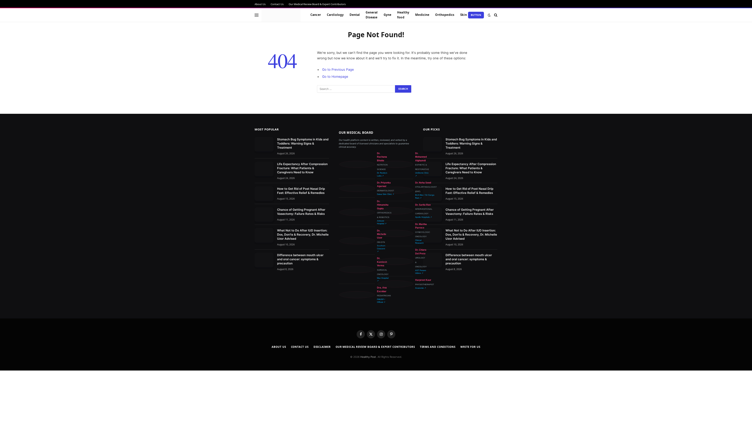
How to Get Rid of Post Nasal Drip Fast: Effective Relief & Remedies (301, 191)
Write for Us (470, 347)
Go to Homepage (335, 77)
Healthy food (403, 14)
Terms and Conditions (438, 347)
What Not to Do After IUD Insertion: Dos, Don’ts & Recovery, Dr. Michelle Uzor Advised (303, 234)
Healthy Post (368, 356)
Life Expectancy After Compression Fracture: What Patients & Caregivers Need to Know (302, 168)
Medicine (422, 15)
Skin (463, 15)
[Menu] (256, 15)
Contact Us (277, 4)
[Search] (495, 15)
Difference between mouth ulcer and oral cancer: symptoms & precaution (300, 259)
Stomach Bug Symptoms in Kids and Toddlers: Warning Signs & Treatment (302, 143)
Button (476, 15)
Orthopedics (444, 15)
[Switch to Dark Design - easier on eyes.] (489, 15)
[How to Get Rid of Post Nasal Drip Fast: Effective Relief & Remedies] (264, 193)
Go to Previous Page (338, 69)
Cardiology (335, 15)
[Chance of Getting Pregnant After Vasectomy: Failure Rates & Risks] (264, 214)
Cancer (315, 15)
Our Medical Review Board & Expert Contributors (317, 4)
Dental (355, 15)
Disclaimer (322, 347)
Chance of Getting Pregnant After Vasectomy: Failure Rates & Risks (301, 212)
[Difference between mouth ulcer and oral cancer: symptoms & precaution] (264, 260)
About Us (260, 4)
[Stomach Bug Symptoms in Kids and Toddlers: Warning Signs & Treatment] (264, 144)
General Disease (372, 14)
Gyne (387, 15)
